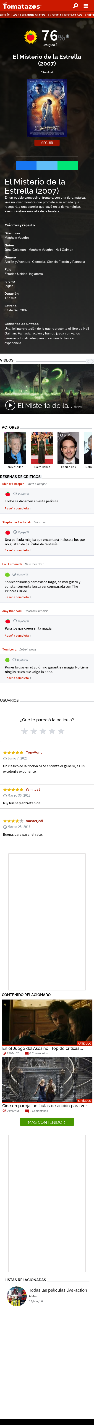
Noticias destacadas (66, 15)
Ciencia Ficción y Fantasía (66, 261)
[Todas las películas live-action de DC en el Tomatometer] (17, 1296)
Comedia (38, 261)
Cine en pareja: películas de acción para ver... (45, 1105)
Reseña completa (17, 508)
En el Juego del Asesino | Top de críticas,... (42, 1048)
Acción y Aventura (17, 261)
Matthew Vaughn (17, 237)
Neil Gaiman (64, 249)
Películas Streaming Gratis (23, 15)
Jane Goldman (16, 249)
